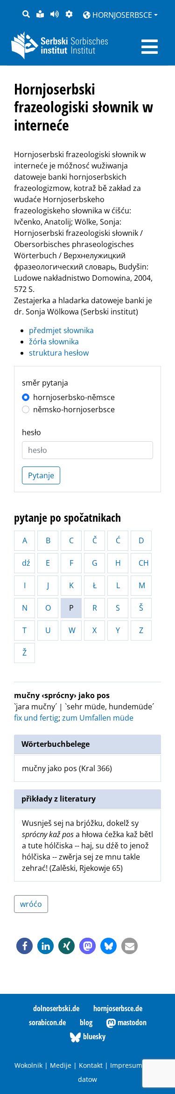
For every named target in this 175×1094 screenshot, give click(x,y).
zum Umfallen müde (97, 718)
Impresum (126, 1065)
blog (86, 1022)
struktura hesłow (59, 353)
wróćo (31, 904)
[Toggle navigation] (149, 46)
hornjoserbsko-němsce (74, 397)
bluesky (93, 1036)
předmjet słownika (61, 330)
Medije (60, 1065)
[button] (24, 946)
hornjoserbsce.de (117, 1008)
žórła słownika (54, 341)
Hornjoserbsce (121, 15)
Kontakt (91, 1065)
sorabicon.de (47, 1022)
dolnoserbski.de (56, 1008)
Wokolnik (28, 1065)
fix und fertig (36, 718)
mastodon (131, 1022)
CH (144, 563)
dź (26, 563)
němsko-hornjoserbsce (74, 409)
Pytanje (41, 475)
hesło (31, 432)
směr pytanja (45, 383)
